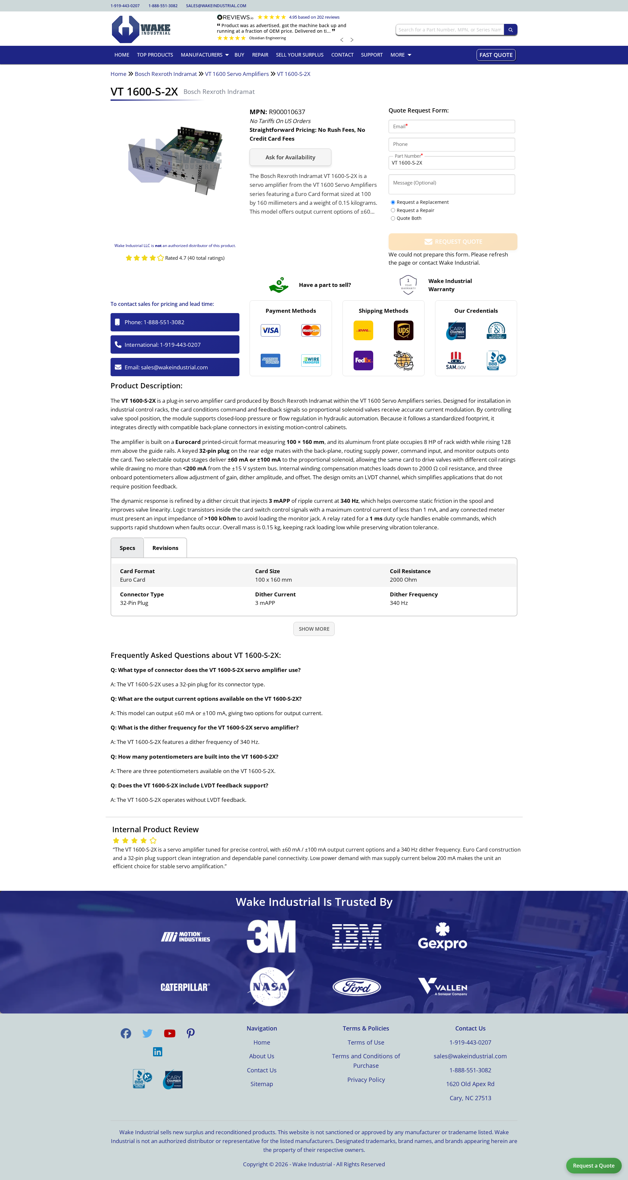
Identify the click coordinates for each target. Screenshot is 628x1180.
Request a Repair (415, 210)
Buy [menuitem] (239, 54)
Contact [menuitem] (342, 54)
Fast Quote (496, 55)
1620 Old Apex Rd (470, 1084)
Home (119, 74)
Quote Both (409, 218)
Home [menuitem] (121, 54)
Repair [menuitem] (260, 54)
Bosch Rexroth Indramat (166, 74)
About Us (261, 1056)
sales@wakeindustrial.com (216, 6)
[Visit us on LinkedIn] (158, 1052)
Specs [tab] (127, 548)
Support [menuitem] (372, 54)
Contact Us (262, 1070)
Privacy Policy (366, 1079)
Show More (314, 628)
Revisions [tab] (165, 548)
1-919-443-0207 (125, 6)
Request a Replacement (423, 202)
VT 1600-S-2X (293, 74)
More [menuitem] (398, 54)
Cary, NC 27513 (470, 1098)
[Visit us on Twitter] (147, 1033)
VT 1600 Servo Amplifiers (237, 74)
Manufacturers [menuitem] (201, 54)
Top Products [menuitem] (155, 54)
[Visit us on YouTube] (169, 1033)
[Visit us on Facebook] (126, 1033)
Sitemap (262, 1084)
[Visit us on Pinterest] (190, 1033)
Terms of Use (366, 1042)
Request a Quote (594, 1165)
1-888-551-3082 (163, 6)
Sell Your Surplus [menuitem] (299, 54)
